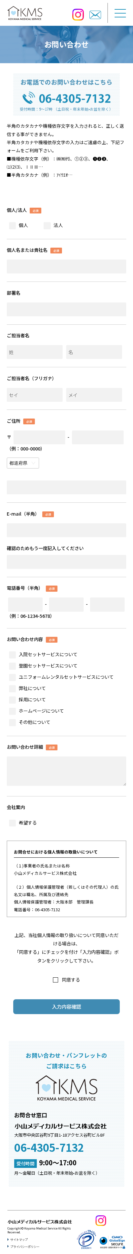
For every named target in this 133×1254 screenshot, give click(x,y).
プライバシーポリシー (24, 1246)
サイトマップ (19, 1239)
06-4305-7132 (49, 1147)
